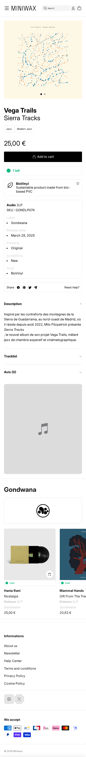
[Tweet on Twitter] (30, 287)
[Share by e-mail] (35, 287)
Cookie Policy (14, 683)
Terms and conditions (20, 668)
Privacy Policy (14, 676)
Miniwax (18, 751)
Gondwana (19, 223)
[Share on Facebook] (18, 287)
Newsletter (12, 653)
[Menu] (7, 8)
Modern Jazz (24, 128)
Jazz (9, 128)
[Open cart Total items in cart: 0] (79, 8)
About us (10, 646)
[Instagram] (9, 699)
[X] (19, 699)
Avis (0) (10, 372)
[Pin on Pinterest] (24, 287)
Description (13, 304)
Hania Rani (12, 591)
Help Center (13, 661)
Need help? (71, 287)
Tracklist (10, 356)
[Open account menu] (73, 8)
